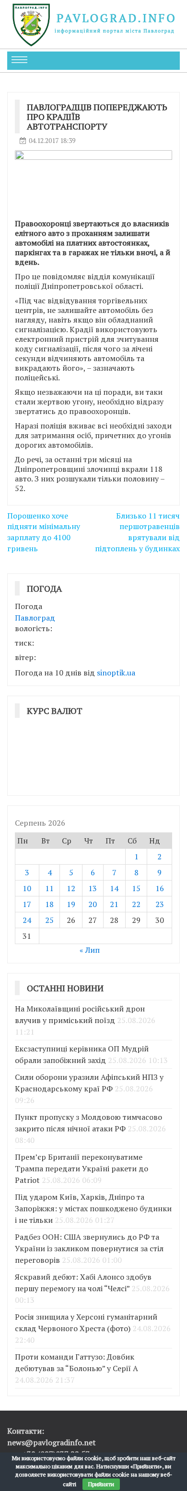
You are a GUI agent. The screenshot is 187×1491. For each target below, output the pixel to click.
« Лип (90, 950)
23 (159, 904)
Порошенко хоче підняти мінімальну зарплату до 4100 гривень (43, 532)
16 (159, 888)
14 (114, 888)
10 (27, 888)
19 (71, 904)
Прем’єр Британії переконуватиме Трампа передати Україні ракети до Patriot (81, 1168)
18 (49, 904)
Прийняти (101, 1484)
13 (92, 888)
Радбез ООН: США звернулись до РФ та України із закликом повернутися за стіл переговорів (89, 1248)
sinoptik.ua (116, 672)
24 (27, 920)
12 (71, 888)
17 (27, 904)
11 (49, 888)
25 (49, 920)
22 (136, 904)
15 (136, 888)
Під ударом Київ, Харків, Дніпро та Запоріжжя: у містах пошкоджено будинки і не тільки (93, 1208)
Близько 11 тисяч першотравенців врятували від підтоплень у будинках (137, 532)
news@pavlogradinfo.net (51, 1442)
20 (92, 904)
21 (114, 904)
